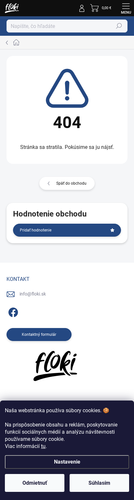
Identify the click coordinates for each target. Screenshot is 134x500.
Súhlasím (99, 483)
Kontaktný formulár (39, 334)
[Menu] (126, 8)
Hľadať (119, 26)
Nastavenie (67, 462)
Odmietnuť (34, 483)
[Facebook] (12, 311)
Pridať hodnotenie (35, 230)
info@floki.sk (33, 293)
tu (43, 446)
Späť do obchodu (71, 183)
